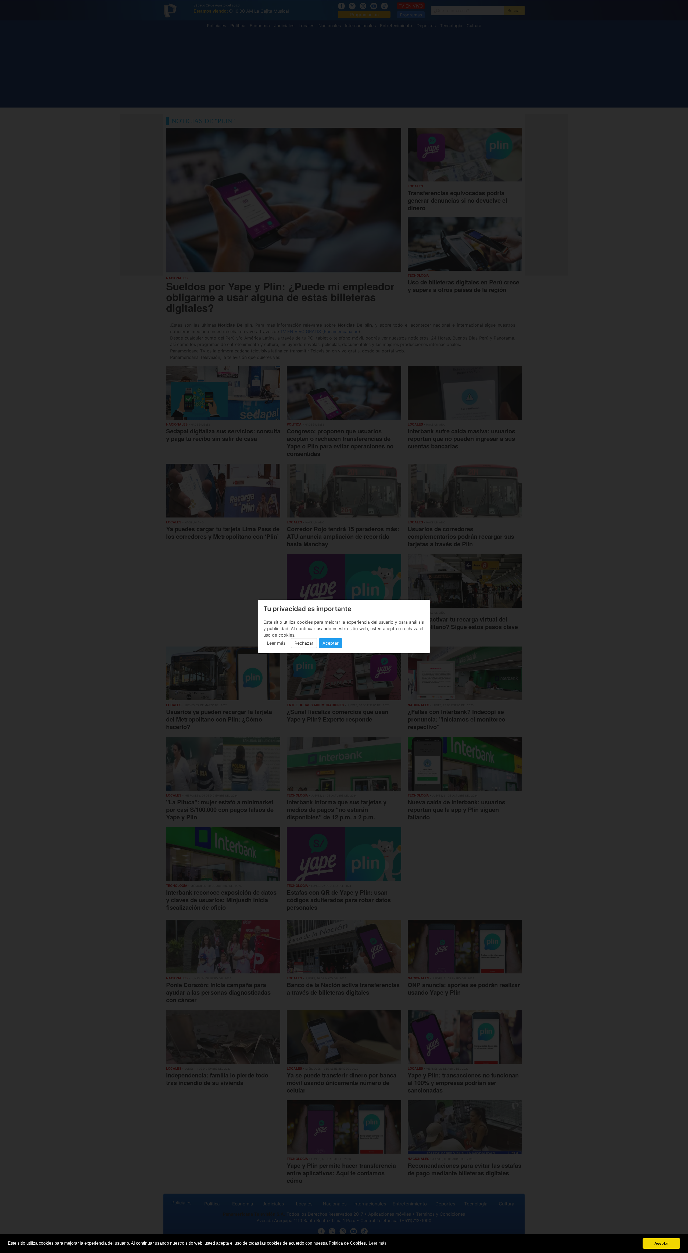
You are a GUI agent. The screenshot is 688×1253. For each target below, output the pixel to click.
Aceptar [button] (661, 1243)
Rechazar (304, 643)
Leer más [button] (377, 1243)
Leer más (276, 643)
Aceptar (330, 643)
